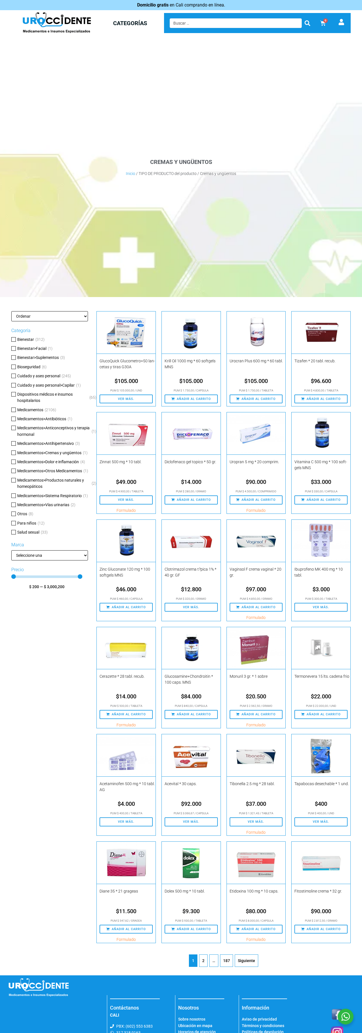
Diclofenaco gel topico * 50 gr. (190, 462)
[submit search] (307, 23)
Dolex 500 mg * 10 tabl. (185, 891)
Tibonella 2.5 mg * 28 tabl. (252, 783)
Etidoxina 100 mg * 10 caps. (254, 891)
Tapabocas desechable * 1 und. (321, 783)
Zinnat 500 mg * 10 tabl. (120, 462)
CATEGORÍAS (130, 23)
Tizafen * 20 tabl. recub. (314, 361)
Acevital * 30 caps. (181, 783)
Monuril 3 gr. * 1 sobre (249, 676)
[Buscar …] (236, 23)
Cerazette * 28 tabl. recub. (122, 676)
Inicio (130, 173)
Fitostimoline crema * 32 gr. (318, 891)
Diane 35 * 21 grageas (119, 891)
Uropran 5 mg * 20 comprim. (254, 462)
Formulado (126, 510)
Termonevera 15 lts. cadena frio (321, 676)
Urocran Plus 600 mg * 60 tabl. (256, 361)
